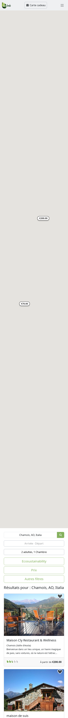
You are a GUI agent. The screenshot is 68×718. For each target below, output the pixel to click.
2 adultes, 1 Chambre (34, 552)
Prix (34, 570)
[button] (43, 219)
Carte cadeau (37, 5)
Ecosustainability (34, 561)
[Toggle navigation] (62, 5)
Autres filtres (34, 579)
